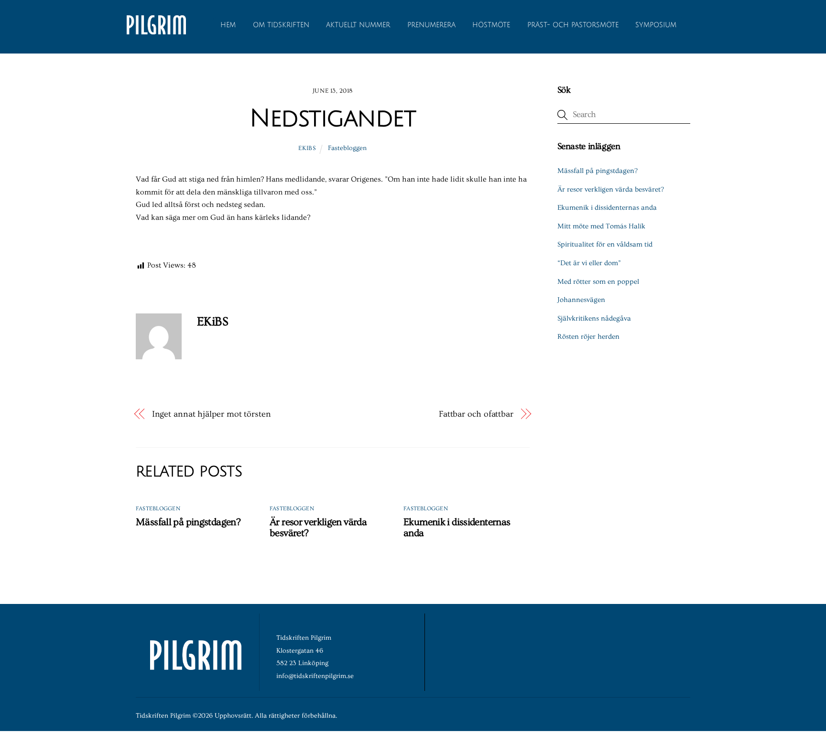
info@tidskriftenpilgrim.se (315, 676)
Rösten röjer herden (588, 337)
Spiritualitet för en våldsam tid (604, 244)
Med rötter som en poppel (598, 282)
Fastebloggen (347, 148)
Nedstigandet (332, 118)
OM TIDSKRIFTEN (281, 25)
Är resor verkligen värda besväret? (610, 189)
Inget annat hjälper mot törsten (211, 414)
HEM (228, 25)
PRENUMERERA (431, 25)
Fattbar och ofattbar (476, 414)
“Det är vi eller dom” (589, 263)
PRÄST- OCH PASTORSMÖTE (573, 25)
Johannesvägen (581, 300)
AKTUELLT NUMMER (358, 25)
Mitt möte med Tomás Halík (601, 226)
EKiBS (306, 148)
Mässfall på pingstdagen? (188, 522)
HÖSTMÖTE (491, 25)
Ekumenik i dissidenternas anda (607, 208)
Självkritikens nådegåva (594, 318)
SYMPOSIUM (655, 25)
